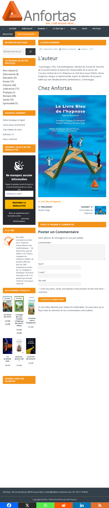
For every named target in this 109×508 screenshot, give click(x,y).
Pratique (97, 28)
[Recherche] (31, 51)
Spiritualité (27, 28)
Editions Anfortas (69, 49)
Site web (42, 280)
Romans (41, 28)
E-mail (41, 272)
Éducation (7, 34)
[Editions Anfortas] (38, 24)
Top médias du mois (12, 129)
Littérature (58, 28)
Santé (84, 28)
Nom (40, 264)
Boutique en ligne (26, 34)
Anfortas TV (8, 134)
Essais (73, 28)
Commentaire (44, 242)
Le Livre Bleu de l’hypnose (49, 201)
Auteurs (12, 28)
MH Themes (72, 499)
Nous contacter (10, 139)
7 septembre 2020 (49, 49)
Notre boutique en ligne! (14, 120)
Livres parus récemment (14, 125)
